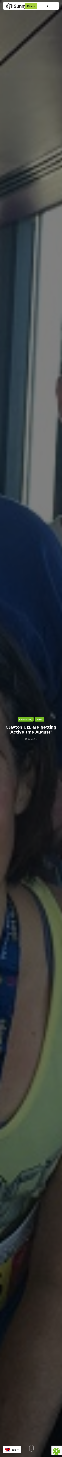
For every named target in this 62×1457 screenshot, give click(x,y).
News (39, 719)
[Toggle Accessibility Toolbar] (56, 1451)
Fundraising (25, 719)
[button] (54, 6)
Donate (31, 6)
